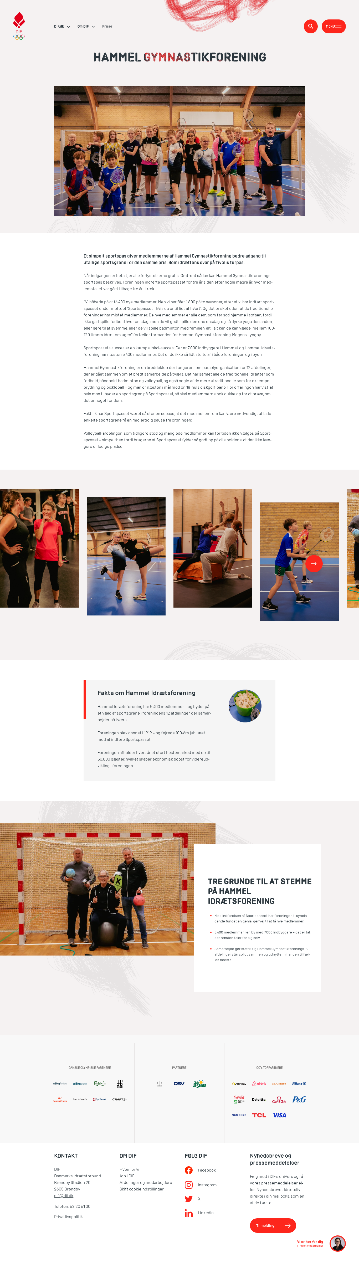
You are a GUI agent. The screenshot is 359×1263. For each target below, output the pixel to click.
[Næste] (314, 563)
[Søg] (311, 26)
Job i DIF (127, 1176)
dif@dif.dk (63, 1196)
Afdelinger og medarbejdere (146, 1182)
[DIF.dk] (19, 26)
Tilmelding (265, 1225)
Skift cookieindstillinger (142, 1189)
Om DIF (83, 26)
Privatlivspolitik (68, 1217)
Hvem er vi (129, 1169)
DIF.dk (59, 26)
